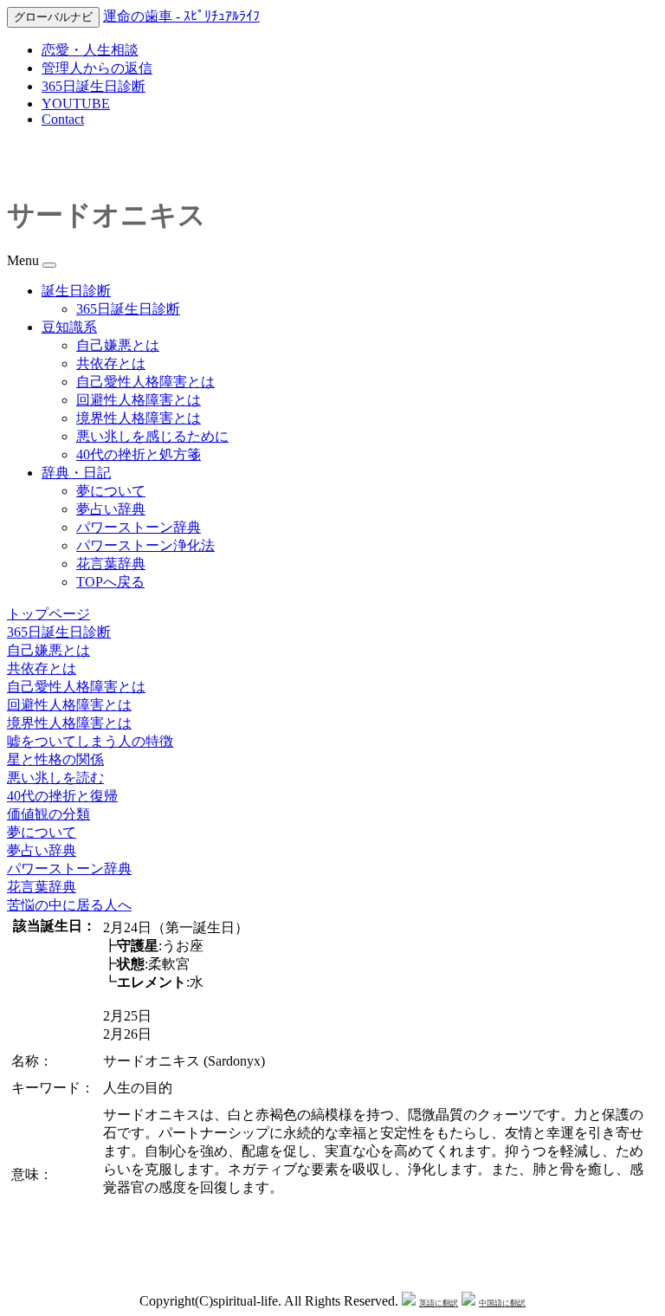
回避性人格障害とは (138, 399)
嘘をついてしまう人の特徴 (90, 741)
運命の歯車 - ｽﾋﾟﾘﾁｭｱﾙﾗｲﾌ (181, 16)
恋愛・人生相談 (90, 49)
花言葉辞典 (110, 563)
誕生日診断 (76, 290)
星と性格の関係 (55, 759)
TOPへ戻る (110, 581)
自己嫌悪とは (117, 345)
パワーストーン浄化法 (145, 545)
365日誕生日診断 (93, 86)
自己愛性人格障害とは (145, 381)
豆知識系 (69, 327)
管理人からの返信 (97, 68)
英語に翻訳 (438, 1303)
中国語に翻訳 (502, 1303)
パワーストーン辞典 (138, 527)
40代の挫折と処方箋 (138, 454)
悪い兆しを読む (55, 777)
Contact (63, 119)
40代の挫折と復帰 (62, 795)
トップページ (48, 613)
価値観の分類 (48, 814)
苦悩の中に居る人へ (69, 905)
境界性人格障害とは (138, 418)
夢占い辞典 (110, 509)
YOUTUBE (76, 103)
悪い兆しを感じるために (152, 436)
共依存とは (110, 363)
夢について (110, 490)
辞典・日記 (76, 472)
